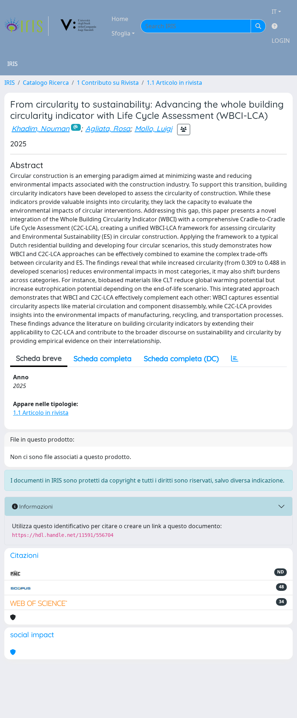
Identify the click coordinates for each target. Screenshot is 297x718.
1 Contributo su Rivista (108, 83)
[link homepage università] (78, 26)
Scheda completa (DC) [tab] (181, 358)
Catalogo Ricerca (46, 83)
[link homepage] (26, 26)
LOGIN (281, 41)
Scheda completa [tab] (102, 358)
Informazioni (35, 506)
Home (120, 19)
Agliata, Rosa (107, 128)
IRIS (9, 83)
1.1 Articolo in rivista (174, 83)
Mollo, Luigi (153, 128)
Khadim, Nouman (41, 128)
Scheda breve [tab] (39, 358)
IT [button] (274, 12)
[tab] (234, 358)
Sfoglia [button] (121, 33)
